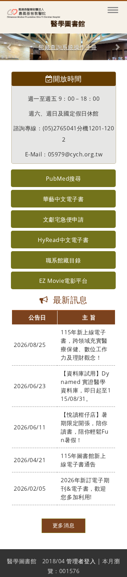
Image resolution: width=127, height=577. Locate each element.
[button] (9, 46)
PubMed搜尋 (63, 178)
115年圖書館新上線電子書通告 (83, 460)
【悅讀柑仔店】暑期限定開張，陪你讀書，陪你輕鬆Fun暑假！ (84, 427)
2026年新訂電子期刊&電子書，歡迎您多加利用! (85, 488)
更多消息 (63, 525)
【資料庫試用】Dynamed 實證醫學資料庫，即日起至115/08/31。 (86, 386)
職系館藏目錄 (63, 260)
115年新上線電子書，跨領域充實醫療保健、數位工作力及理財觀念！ (84, 344)
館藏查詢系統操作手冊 (67, 47)
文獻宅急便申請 (63, 219)
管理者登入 (81, 561)
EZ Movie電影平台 (63, 281)
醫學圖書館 (68, 23)
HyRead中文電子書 (63, 240)
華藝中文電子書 (63, 199)
